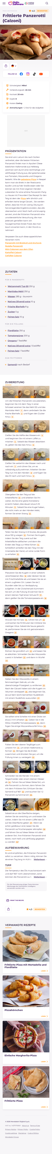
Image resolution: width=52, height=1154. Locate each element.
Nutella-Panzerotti (14, 246)
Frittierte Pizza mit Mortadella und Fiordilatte (26, 966)
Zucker (11, 312)
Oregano (12, 341)
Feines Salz (13, 317)
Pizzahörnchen (14, 1010)
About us (25, 1126)
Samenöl (12, 364)
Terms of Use (35, 1126)
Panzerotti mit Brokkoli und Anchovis (23, 243)
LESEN (43, 971)
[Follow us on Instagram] (28, 74)
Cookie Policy (35, 1129)
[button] (38, 859)
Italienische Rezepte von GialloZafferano (21, 3)
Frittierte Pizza (14, 1101)
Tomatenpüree (15, 335)
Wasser (11, 296)
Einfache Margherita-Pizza (21, 1055)
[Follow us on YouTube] (41, 74)
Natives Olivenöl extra (19, 301)
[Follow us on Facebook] (21, 74)
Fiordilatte (13, 330)
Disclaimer (22, 1133)
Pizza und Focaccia (10, 11)
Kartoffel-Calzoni (13, 252)
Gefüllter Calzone (13, 255)
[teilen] (6, 66)
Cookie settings (11, 1133)
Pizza (23, 198)
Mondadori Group (12, 1137)
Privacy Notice (10, 1129)
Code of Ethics (33, 1133)
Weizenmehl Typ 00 (18, 286)
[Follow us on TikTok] (34, 74)
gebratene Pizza (28, 179)
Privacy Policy (23, 1129)
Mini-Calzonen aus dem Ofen (19, 249)
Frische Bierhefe (16, 306)
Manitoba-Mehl (16, 291)
